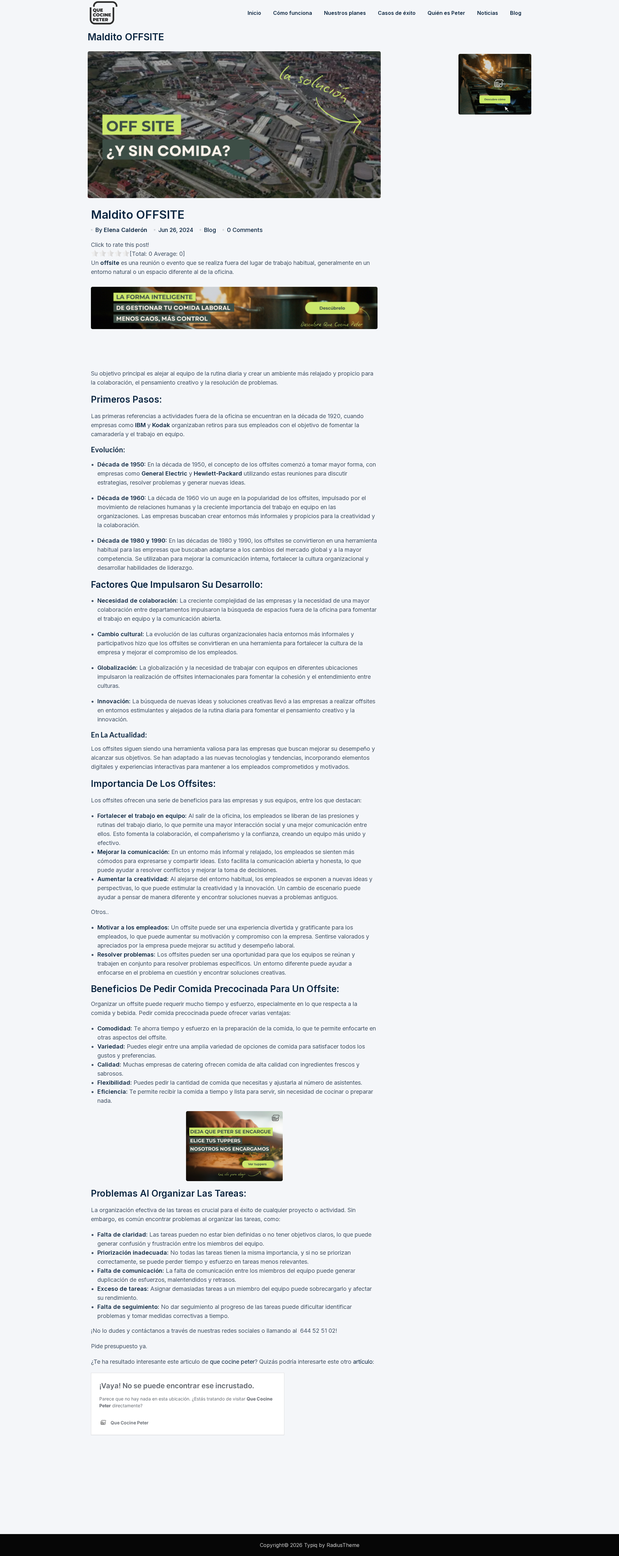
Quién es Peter (446, 13)
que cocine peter (232, 1361)
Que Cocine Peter (120, 12)
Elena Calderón (125, 229)
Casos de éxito (397, 13)
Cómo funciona (292, 13)
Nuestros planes (345, 13)
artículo (362, 1361)
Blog (515, 13)
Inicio (254, 13)
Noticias (487, 13)
